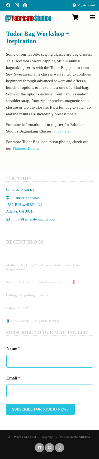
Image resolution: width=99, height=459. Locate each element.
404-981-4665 (23, 190)
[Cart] (75, 17)
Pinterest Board (25, 148)
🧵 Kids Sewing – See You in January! (33, 321)
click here (62, 131)
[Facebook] (8, 5)
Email (13, 378)
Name (13, 348)
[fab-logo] (28, 18)
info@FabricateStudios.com (34, 219)
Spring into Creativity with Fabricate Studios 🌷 (41, 282)
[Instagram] (16, 5)
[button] (92, 17)
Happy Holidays (17, 308)
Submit (40, 409)
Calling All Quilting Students (27, 295)
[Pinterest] (25, 5)
